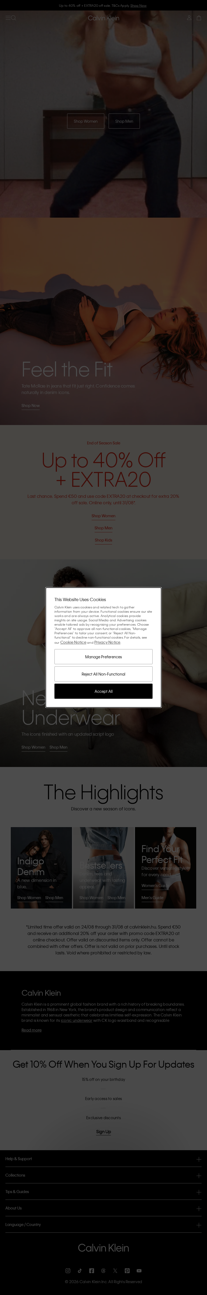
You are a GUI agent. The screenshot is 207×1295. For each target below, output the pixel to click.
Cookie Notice (73, 642)
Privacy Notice (107, 642)
